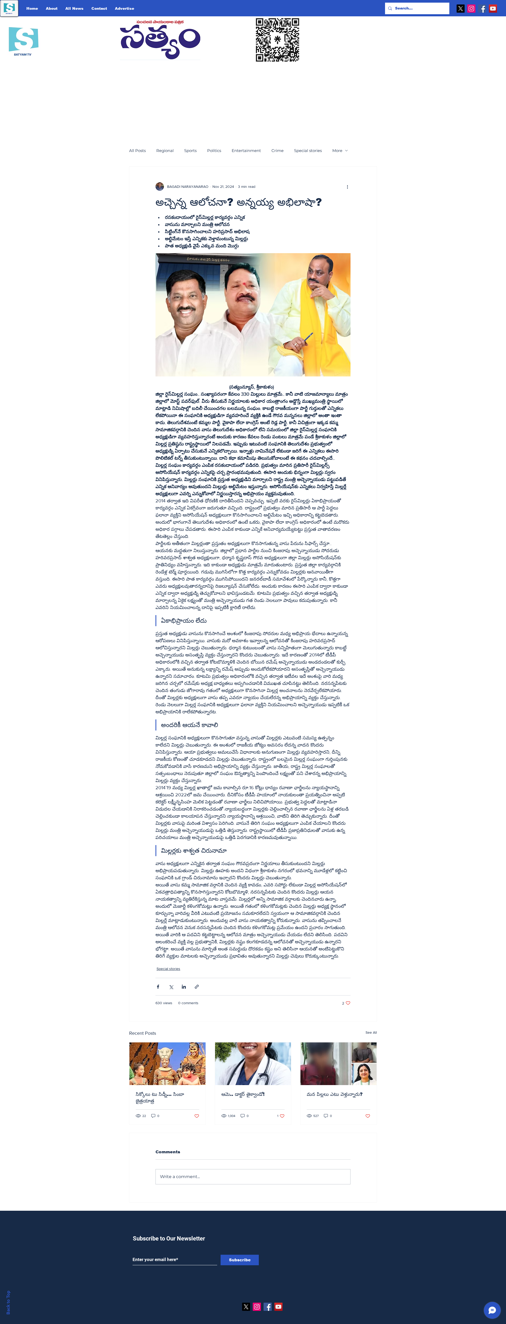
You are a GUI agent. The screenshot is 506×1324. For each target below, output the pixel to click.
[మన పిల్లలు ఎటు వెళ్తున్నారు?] (338, 1063)
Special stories (308, 150)
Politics (214, 150)
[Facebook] (482, 8)
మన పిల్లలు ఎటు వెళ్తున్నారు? (335, 1094)
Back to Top (8, 1303)
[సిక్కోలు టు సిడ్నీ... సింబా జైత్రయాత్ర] (167, 1063)
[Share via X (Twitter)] (170, 986)
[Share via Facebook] (157, 986)
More (337, 150)
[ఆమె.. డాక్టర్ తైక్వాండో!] (253, 1063)
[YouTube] (493, 8)
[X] (460, 8)
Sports (190, 150)
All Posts (137, 150)
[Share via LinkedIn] (183, 986)
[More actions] (347, 186)
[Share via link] (196, 986)
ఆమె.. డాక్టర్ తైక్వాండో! (243, 1094)
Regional (165, 150)
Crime (277, 150)
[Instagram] (471, 8)
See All (371, 1032)
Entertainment (246, 150)
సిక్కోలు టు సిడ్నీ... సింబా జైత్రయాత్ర (160, 1098)
